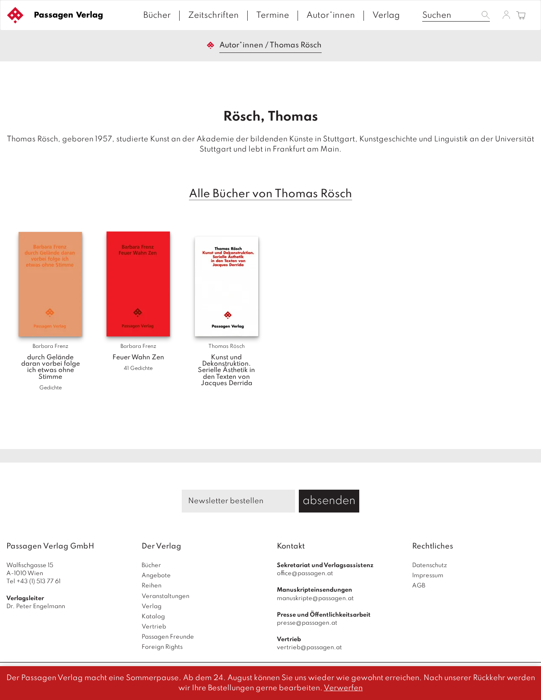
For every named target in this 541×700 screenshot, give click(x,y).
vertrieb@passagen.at (309, 647)
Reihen (151, 586)
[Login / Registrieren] (506, 15)
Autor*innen (330, 15)
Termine (272, 15)
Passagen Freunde (168, 637)
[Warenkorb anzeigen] (521, 16)
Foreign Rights (162, 647)
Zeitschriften (213, 15)
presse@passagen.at (307, 623)
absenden (329, 501)
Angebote (156, 576)
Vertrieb (154, 627)
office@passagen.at (305, 573)
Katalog (153, 617)
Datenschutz (429, 565)
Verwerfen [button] (343, 688)
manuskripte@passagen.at (315, 598)
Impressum (427, 576)
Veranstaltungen (165, 596)
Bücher (157, 15)
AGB (418, 586)
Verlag (386, 15)
